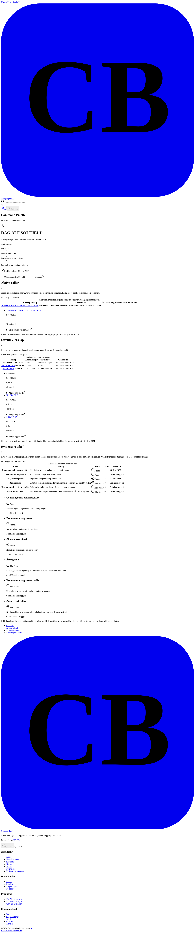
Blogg (9, 914)
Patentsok (10, 869)
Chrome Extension (14, 904)
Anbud (9, 866)
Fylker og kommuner (15, 871)
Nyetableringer (12, 859)
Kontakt (9, 924)
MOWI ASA (8, 368)
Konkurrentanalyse (14, 901)
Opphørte (10, 862)
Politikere (10, 889)
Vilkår (3, 931)
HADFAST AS (8, 365)
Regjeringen (11, 886)
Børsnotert (10, 864)
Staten (9, 881)
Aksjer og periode (16, 393)
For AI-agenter (14, 899)
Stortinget (10, 884)
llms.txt (19, 931)
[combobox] (16, 202)
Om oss (9, 921)
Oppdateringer (12, 916)
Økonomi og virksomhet (19, 330)
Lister (8, 857)
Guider (9, 919)
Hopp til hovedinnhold (10, 2)
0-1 (32, 928)
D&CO (16, 840)
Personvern (11, 931)
